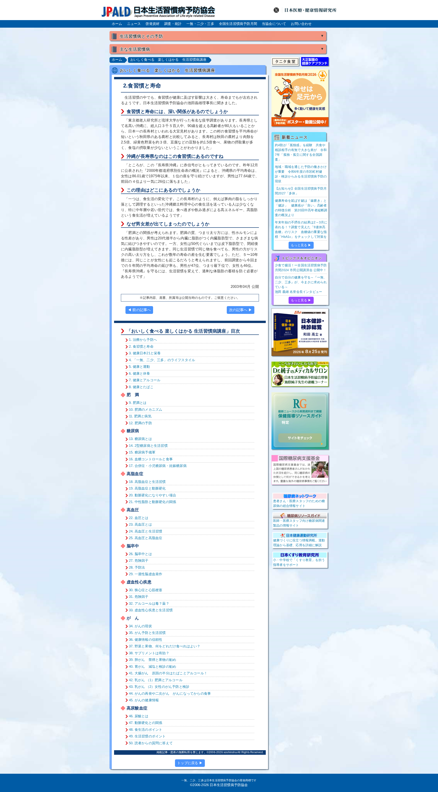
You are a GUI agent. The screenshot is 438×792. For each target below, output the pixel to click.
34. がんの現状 (140, 626)
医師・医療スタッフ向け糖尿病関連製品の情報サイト (299, 523)
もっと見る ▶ (301, 245)
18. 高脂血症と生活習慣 (147, 482)
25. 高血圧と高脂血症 (145, 538)
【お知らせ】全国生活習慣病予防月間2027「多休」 (301, 191)
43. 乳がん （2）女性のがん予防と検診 (159, 687)
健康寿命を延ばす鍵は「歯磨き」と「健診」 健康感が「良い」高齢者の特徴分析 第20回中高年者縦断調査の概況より (301, 208)
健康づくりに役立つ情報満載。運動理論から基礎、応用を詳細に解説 (299, 542)
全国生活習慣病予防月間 (238, 24)
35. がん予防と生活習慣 (147, 633)
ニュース (134, 24)
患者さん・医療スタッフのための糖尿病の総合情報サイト (299, 503)
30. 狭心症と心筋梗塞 (145, 590)
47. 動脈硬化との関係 (145, 723)
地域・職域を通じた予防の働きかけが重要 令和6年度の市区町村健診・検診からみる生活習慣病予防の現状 (301, 174)
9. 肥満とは (137, 403)
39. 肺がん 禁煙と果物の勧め (152, 660)
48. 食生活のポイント (145, 729)
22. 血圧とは (139, 518)
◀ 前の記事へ (139, 310)
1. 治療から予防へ (143, 340)
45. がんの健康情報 (144, 700)
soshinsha (230, 752)
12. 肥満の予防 (140, 423)
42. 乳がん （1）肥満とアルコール (155, 680)
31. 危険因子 (139, 597)
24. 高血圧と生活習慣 (145, 531)
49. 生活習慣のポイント (147, 736)
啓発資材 (152, 24)
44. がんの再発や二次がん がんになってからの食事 (170, 693)
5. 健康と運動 (139, 366)
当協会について (274, 24)
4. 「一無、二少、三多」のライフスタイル (162, 360)
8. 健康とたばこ (141, 387)
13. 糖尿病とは (140, 439)
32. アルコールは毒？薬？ (149, 603)
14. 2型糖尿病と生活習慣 (148, 446)
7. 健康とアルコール (144, 380)
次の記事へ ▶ (240, 310)
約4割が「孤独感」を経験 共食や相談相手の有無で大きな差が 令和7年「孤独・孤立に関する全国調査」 (301, 152)
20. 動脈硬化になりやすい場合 (152, 495)
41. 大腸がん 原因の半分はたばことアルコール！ (168, 673)
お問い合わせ (301, 24)
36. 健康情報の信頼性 (145, 639)
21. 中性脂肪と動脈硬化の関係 (152, 502)
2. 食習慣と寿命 (141, 346)
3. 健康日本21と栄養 (145, 353)
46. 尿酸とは (139, 716)
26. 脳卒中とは (140, 554)
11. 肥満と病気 (140, 416)
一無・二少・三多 (200, 24)
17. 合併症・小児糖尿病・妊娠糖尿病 (158, 466)
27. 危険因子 (139, 560)
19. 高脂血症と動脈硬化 (147, 488)
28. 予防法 (137, 567)
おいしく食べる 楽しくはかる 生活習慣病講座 (168, 59)
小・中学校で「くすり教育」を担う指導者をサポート (299, 562)
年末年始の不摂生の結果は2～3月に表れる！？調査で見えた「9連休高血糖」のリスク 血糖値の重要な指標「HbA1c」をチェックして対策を (301, 229)
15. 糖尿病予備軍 (142, 452)
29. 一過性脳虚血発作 (145, 574)
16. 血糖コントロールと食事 (151, 459)
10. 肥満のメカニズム (145, 409)
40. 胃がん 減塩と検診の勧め (152, 666)
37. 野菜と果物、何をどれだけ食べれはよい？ (165, 646)
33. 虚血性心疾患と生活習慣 (151, 610)
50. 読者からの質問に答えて (151, 743)
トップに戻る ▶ (190, 763)
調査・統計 (173, 24)
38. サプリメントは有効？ (149, 653)
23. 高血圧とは (140, 524)
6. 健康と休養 (139, 373)
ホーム (117, 24)
